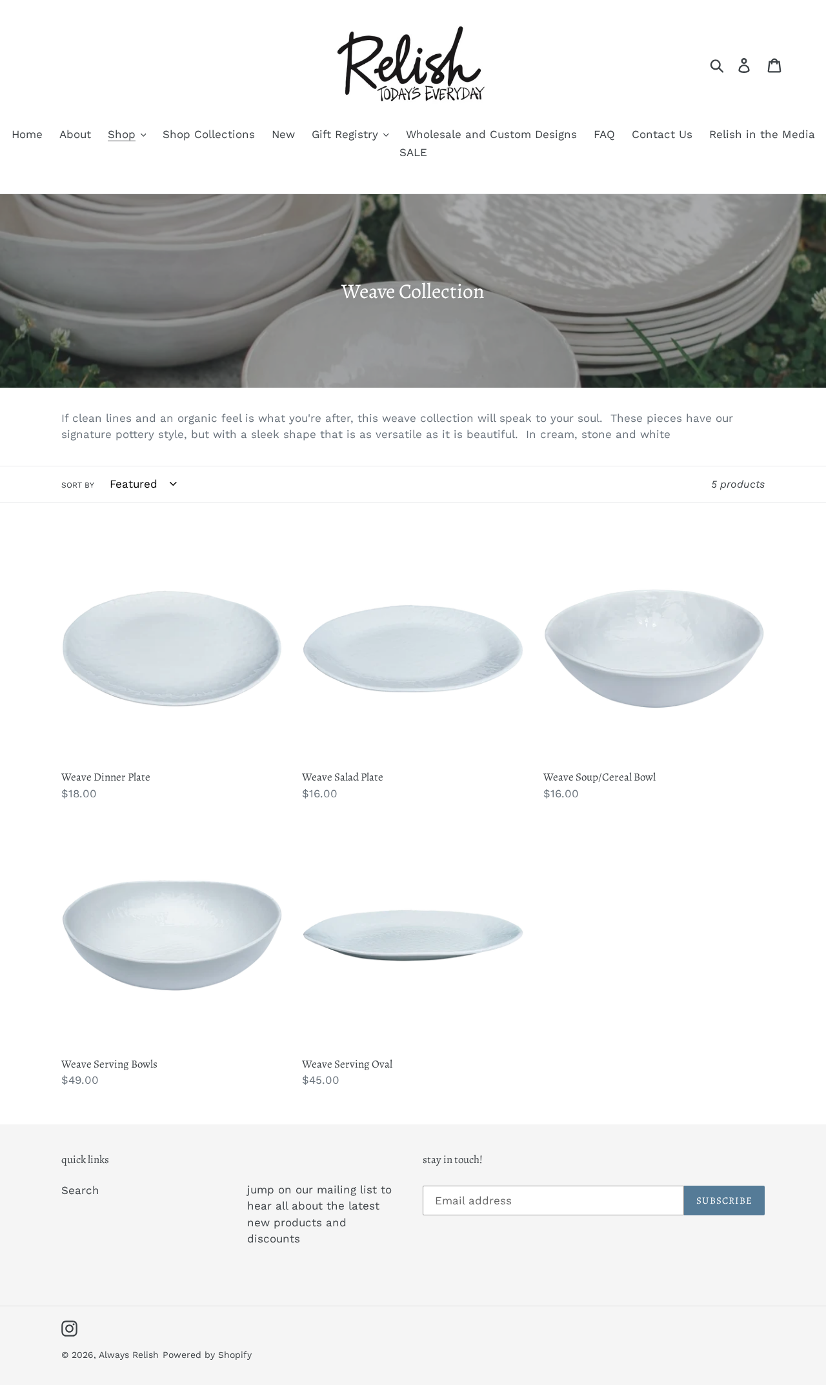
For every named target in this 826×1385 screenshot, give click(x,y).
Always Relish (129, 1355)
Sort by (77, 485)
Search (80, 1190)
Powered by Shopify (207, 1355)
